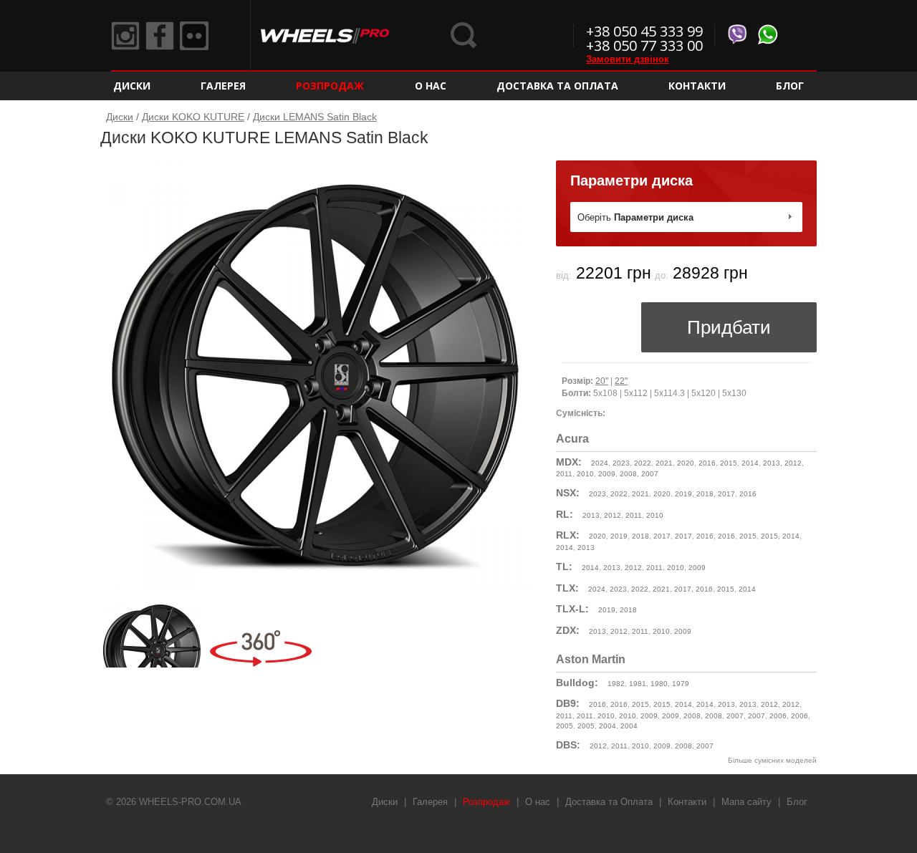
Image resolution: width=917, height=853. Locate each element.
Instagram (125, 35)
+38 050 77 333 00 (644, 45)
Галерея (223, 85)
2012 (793, 463)
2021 (664, 463)
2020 (685, 463)
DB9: (568, 703)
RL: (564, 514)
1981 (637, 684)
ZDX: (568, 630)
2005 (564, 726)
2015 (728, 463)
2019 (683, 494)
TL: (564, 566)
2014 (750, 463)
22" (621, 381)
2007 (649, 474)
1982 (616, 684)
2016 (707, 463)
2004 (607, 726)
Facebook (159, 35)
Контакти (697, 85)
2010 (585, 474)
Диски (131, 85)
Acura (572, 439)
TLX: (567, 588)
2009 (606, 474)
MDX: (569, 462)
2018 (705, 494)
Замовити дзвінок (627, 59)
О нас (430, 85)
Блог (790, 85)
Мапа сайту (746, 801)
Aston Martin (590, 659)
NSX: (568, 492)
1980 (659, 684)
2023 (621, 463)
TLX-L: (572, 609)
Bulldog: (577, 682)
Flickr (194, 35)
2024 (599, 463)
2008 (628, 474)
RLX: (568, 535)
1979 (680, 684)
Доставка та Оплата (557, 85)
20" (601, 381)
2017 (726, 494)
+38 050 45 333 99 (644, 31)
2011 (564, 474)
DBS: (568, 745)
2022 (642, 463)
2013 (771, 463)
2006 (778, 716)
